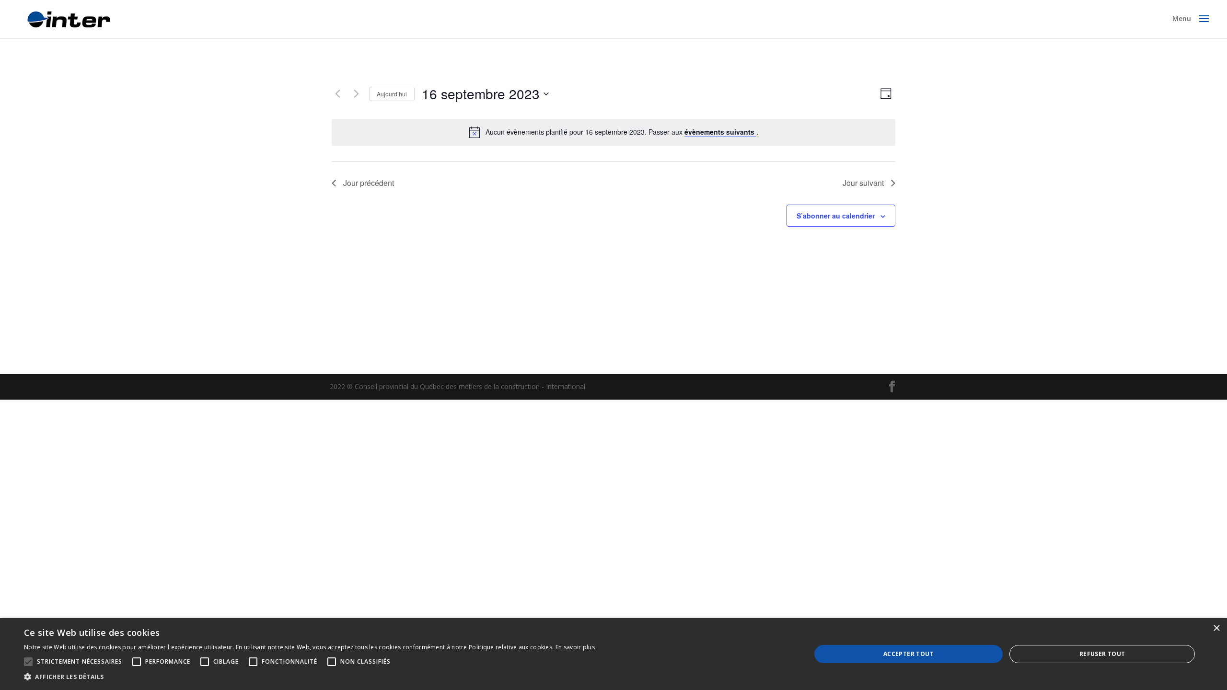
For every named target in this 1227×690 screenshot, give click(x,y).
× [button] (1216, 628)
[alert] (622, 132)
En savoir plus (575, 647)
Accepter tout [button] (908, 654)
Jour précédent (368, 182)
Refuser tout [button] (1102, 654)
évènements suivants (720, 132)
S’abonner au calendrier (836, 215)
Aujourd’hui (392, 94)
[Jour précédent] (337, 94)
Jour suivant (863, 182)
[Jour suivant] (356, 94)
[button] (309, 677)
